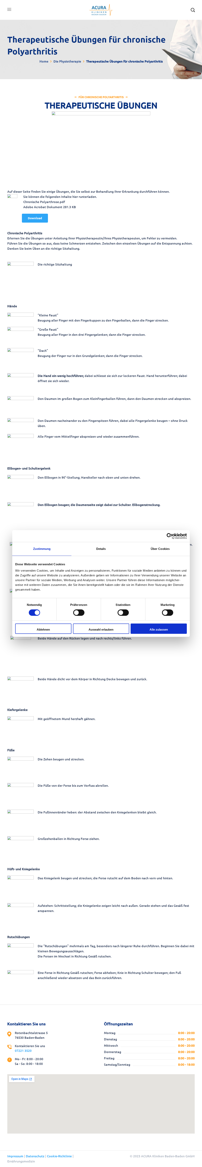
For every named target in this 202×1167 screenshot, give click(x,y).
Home (43, 61)
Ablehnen (43, 629)
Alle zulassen (159, 629)
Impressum (15, 1156)
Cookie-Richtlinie (59, 1156)
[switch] (78, 612)
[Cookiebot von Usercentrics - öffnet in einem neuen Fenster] (169, 536)
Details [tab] (101, 548)
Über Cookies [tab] (160, 548)
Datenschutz (35, 1156)
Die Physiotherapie (67, 61)
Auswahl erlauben (101, 629)
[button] (35, 218)
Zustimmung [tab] (42, 548)
